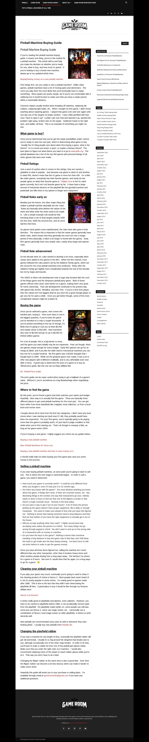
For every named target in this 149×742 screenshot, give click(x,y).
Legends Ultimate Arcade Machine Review (110, 99)
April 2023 (100, 159)
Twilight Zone (66, 181)
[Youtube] (121, 13)
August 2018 (101, 235)
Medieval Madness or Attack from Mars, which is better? (112, 84)
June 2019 (100, 222)
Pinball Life (67, 625)
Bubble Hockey (102, 299)
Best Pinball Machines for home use (36, 445)
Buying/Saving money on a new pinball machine (41, 79)
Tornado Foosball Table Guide (107, 137)
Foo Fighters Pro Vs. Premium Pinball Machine (111, 60)
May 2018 (100, 244)
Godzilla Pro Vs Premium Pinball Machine (110, 74)
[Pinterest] (118, 13)
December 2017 (102, 259)
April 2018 (100, 247)
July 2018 (100, 238)
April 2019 (100, 229)
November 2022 (102, 165)
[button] (126, 3)
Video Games (101, 323)
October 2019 (101, 210)
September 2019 (102, 213)
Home (22, 40)
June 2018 (100, 241)
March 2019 (101, 232)
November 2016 (102, 280)
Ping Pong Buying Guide (105, 127)
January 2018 (101, 256)
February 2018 (101, 253)
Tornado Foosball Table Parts (107, 140)
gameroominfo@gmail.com (56, 675)
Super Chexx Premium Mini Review (108, 79)
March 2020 (101, 198)
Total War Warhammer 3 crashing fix (108, 65)
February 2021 (101, 186)
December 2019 (102, 207)
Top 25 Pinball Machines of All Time (36, 8)
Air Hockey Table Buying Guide (107, 112)
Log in (99, 336)
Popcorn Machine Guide (105, 130)
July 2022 (100, 174)
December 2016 (102, 277)
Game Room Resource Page (85, 3)
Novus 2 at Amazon (29, 595)
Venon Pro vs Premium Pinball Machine (109, 56)
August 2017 (101, 271)
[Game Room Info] (74, 25)
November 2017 (102, 262)
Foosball (100, 305)
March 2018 (101, 250)
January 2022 (101, 177)
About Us (66, 3)
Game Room (35, 3)
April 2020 (100, 195)
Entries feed (101, 339)
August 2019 (101, 216)
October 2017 (101, 265)
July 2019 (100, 219)
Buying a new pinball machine (33, 440)
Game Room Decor (103, 311)
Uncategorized (102, 320)
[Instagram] (114, 13)
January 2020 (101, 204)
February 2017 (101, 274)
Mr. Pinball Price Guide (30, 371)
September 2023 (102, 152)
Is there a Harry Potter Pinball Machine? (109, 90)
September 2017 (102, 268)
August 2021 (101, 180)
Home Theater (102, 314)
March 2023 (101, 162)
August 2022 (101, 171)
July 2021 (100, 183)
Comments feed (102, 342)
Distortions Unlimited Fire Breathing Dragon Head (112, 95)
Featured (100, 302)
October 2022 (101, 168)
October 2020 (101, 192)
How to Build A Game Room (106, 121)
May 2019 (100, 225)
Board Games (101, 296)
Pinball (25, 3)
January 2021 (101, 189)
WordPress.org (102, 345)
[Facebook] (107, 13)
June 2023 (100, 155)
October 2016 (101, 283)
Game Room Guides (50, 3)
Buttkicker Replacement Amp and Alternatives (112, 70)
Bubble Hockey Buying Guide (106, 115)
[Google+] (111, 13)
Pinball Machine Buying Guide (106, 124)
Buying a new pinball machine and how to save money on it (46, 451)
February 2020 (101, 201)
